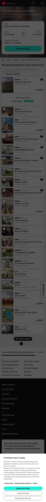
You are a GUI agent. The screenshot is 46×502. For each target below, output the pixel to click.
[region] (23, 478)
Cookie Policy (8, 483)
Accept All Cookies (23, 488)
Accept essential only (23, 498)
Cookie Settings (23, 493)
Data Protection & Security (23, 483)
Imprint (35, 483)
